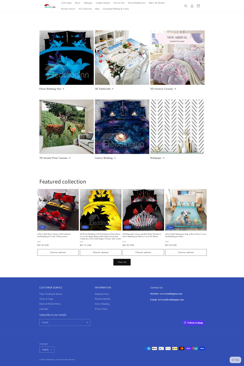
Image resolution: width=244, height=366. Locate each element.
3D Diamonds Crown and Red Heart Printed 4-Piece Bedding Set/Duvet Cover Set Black (142, 235)
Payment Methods (102, 299)
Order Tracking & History (50, 294)
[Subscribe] (87, 322)
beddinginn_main (52, 359)
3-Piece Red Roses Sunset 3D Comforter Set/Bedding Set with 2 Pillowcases (54, 235)
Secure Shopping (102, 304)
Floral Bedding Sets (50, 88)
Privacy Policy (101, 309)
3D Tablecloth (103, 88)
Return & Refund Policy (50, 304)
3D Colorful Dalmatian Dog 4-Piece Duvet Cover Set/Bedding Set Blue (185, 235)
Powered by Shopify (67, 359)
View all (122, 262)
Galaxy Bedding (104, 157)
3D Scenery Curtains (161, 88)
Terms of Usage (46, 299)
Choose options (58, 252)
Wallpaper (155, 157)
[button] (186, 6)
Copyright (43, 309)
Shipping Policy (102, 294)
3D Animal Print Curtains (53, 157)
